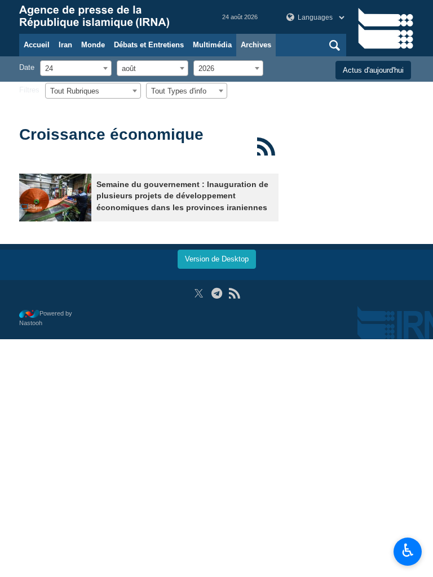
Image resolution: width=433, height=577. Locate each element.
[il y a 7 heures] (55, 197)
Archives (256, 45)
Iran (65, 45)
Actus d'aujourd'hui (373, 70)
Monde (93, 45)
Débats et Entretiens (149, 45)
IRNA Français (109, 17)
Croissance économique (111, 134)
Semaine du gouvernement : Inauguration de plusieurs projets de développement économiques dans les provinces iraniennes (182, 196)
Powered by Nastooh (45, 318)
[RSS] (266, 146)
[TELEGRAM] (216, 293)
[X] (198, 293)
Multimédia (212, 45)
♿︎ (408, 550)
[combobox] (76, 68)
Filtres (29, 90)
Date (26, 67)
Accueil (37, 45)
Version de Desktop (217, 259)
